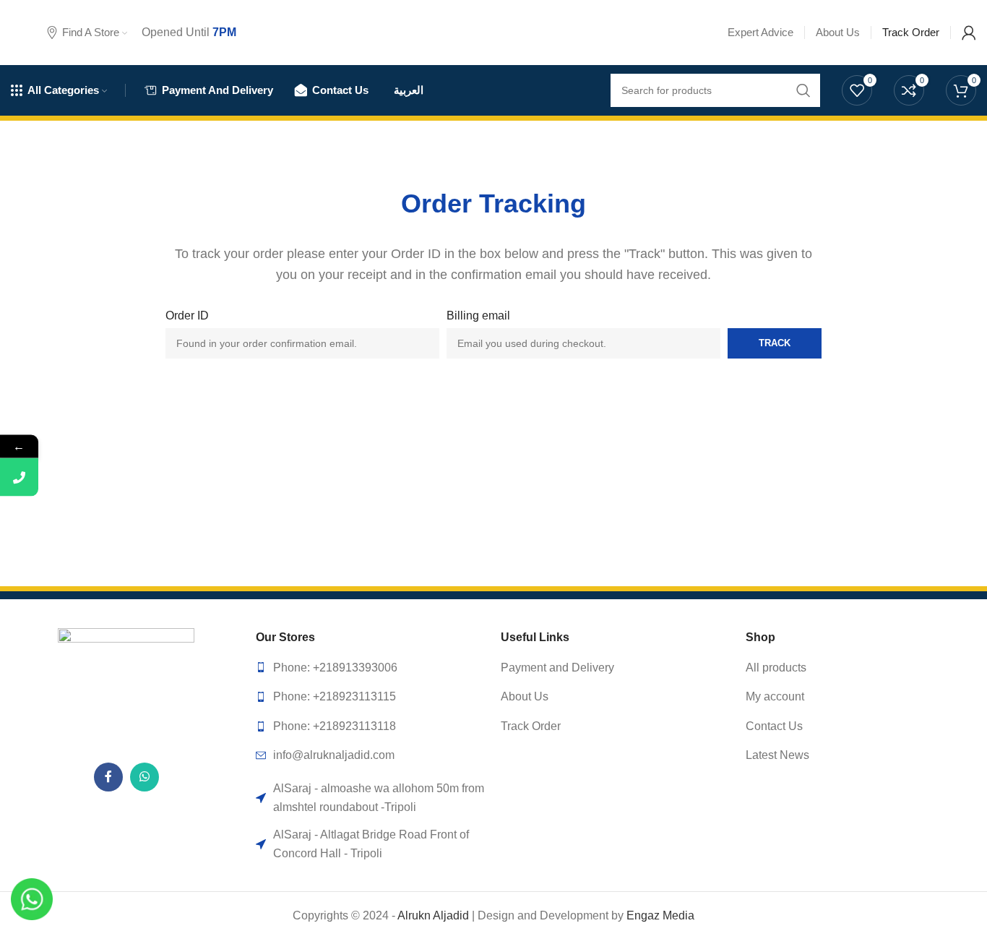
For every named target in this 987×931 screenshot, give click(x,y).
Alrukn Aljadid (433, 915)
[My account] (968, 32)
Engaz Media (660, 915)
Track (774, 343)
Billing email (478, 315)
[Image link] (126, 687)
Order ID (187, 315)
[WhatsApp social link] (144, 777)
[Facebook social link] (108, 777)
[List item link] (371, 667)
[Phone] (19, 477)
